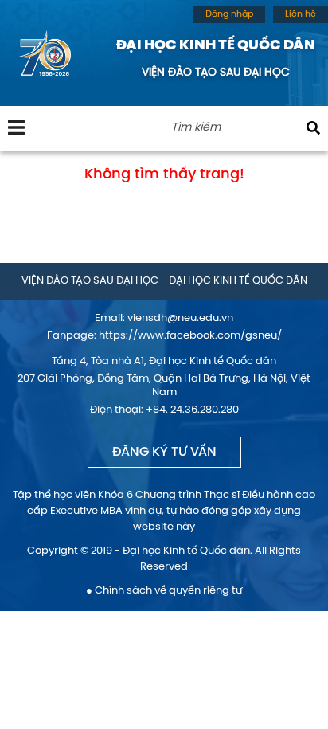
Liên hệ (300, 14)
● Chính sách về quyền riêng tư (164, 591)
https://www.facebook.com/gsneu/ (190, 336)
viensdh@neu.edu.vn (180, 318)
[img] (16, 127)
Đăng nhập (229, 14)
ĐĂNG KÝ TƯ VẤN (164, 452)
